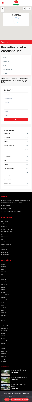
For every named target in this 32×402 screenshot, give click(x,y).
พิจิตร (2, 305)
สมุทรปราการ (4, 325)
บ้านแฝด (6, 164)
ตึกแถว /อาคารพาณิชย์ (9, 145)
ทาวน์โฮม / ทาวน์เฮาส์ (9, 149)
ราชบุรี (3, 320)
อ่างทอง (3, 349)
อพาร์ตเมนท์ (6, 176)
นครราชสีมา (4, 282)
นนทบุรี (3, 287)
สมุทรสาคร (4, 331)
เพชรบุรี (3, 359)
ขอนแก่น (3, 269)
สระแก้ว (3, 336)
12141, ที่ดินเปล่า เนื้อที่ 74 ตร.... (19, 370)
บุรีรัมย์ (3, 290)
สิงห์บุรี (3, 338)
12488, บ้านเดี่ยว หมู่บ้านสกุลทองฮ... (18, 385)
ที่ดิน (5, 153)
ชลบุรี (2, 274)
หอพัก (5, 172)
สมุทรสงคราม (4, 328)
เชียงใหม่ (3, 356)
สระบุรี (3, 333)
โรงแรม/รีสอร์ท (7, 183)
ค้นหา (16, 120)
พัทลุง (2, 302)
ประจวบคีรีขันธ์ (5, 295)
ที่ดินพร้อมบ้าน (7, 157)
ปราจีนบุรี (3, 297)
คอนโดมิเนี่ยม (7, 137)
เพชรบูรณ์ (3, 361)
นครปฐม (3, 279)
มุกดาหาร (3, 315)
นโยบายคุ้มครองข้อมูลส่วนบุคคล (19, 399)
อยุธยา (3, 346)
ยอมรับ (7, 399)
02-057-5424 (7, 208)
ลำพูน (2, 323)
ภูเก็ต (2, 310)
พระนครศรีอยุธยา (5, 300)
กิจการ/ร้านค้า (7, 133)
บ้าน (5, 160)
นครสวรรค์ (4, 285)
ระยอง (3, 318)
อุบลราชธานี (4, 351)
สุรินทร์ (3, 343)
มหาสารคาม (4, 313)
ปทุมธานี (3, 292)
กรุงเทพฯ (3, 264)
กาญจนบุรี (3, 267)
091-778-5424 (7, 205)
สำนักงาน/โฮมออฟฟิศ (9, 168)
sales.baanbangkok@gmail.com (12, 211)
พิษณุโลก (3, 308)
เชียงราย (3, 354)
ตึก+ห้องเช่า (6, 141)
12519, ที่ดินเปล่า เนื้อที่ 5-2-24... (19, 377)
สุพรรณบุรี (4, 341)
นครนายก (3, 277)
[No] (30, 396)
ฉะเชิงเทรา (3, 272)
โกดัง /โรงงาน (7, 180)
